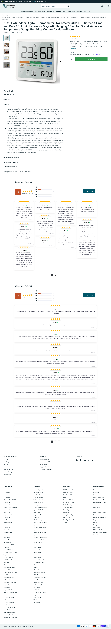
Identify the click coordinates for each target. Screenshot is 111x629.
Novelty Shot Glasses (10, 507)
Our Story (6, 459)
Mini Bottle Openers (39, 520)
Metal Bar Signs (68, 505)
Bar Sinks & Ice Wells (99, 500)
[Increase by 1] (74, 57)
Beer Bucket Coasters (10, 592)
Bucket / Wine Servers (10, 550)
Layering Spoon (38, 582)
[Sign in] (103, 6)
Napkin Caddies (8, 557)
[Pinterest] (80, 460)
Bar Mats (6, 595)
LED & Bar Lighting (69, 502)
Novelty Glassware (9, 505)
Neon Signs (66, 510)
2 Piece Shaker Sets (39, 560)
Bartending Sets (38, 490)
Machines (96, 490)
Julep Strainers (38, 580)
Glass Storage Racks (99, 517)
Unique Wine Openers (40, 550)
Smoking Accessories (10, 617)
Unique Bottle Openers (40, 537)
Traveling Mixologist (39, 592)
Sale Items (43, 472)
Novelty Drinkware (9, 510)
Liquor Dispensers (98, 497)
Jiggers (35, 595)
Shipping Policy (8, 469)
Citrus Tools (37, 597)
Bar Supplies (7, 487)
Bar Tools (36, 487)
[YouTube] (85, 460)
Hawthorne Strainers (39, 577)
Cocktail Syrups (8, 570)
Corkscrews (37, 547)
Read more (73, 48)
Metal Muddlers (38, 575)
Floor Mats (96, 527)
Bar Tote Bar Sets (38, 495)
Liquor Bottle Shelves (69, 500)
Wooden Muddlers (39, 572)
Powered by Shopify (28, 626)
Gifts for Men (44, 464)
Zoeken (68, 6)
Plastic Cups (7, 512)
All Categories (40, 11)
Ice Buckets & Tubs (9, 602)
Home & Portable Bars (100, 532)
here (33, 1)
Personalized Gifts (45, 462)
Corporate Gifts (44, 459)
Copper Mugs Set (45, 467)
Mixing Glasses (38, 570)
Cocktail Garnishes (9, 567)
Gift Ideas (50, 11)
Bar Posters (66, 517)
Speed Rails (97, 495)
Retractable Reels (38, 540)
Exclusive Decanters (46, 469)
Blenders (96, 492)
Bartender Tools (38, 492)
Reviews (58, 11)
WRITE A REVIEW (89, 191)
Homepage (5, 15)
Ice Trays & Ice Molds (10, 605)
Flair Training (37, 590)
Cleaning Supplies (8, 615)
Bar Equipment (98, 487)
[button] (1, 1)
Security (95, 535)
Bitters (5, 565)
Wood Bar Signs (68, 507)
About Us (87, 11)
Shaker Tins (37, 557)
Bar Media (36, 602)
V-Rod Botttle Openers (40, 507)
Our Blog (6, 462)
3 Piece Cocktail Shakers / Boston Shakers (38, 565)
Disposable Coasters (9, 590)
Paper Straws (7, 585)
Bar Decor (66, 487)
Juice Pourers (7, 532)
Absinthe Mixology (9, 612)
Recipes (5, 464)
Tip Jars (35, 600)
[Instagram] (77, 460)
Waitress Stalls (97, 530)
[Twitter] (92, 460)
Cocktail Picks (7, 587)
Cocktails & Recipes (75, 11)
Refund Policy (7, 472)
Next (45, 1)
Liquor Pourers (8, 530)
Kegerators (96, 520)
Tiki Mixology (7, 522)
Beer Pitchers (7, 535)
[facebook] (88, 460)
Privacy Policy (7, 474)
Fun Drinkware (7, 520)
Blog (64, 11)
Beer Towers (7, 537)
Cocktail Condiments (9, 582)
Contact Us (6, 467)
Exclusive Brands (27, 11)
